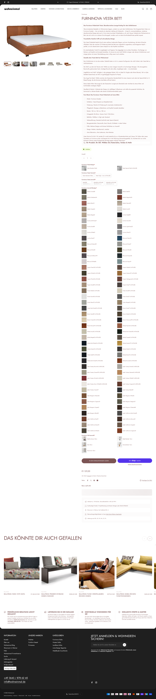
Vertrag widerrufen (10, 668)
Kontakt (6, 640)
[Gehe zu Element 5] (42, 63)
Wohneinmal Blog (9, 645)
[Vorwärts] (98, 2)
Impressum (15, 695)
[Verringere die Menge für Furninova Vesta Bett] (83, 158)
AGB (26, 695)
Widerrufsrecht (8, 665)
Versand (89, 476)
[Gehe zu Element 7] (59, 63)
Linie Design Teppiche (59, 648)
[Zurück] (58, 2)
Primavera (31, 645)
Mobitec (30, 640)
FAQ (5, 651)
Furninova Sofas (57, 640)
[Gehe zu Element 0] (7, 63)
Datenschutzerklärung (8, 695)
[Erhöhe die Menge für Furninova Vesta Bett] (91, 158)
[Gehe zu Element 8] (68, 63)
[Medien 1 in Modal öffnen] (39, 36)
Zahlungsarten (8, 662)
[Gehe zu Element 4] (33, 63)
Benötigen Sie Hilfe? (147, 480)
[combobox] (145, 2)
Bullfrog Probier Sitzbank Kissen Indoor (52, 595)
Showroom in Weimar (10, 648)
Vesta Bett (120, 50)
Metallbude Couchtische (60, 651)
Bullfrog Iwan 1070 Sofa (14, 594)
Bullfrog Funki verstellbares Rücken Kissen (91, 595)
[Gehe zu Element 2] (16, 63)
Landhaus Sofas (57, 645)
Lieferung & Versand (10, 659)
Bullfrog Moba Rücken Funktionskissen (126, 595)
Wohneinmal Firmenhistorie (12, 654)
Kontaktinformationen (36, 695)
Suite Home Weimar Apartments (113, 514)
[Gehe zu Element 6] (50, 63)
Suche (6, 656)
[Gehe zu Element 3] (24, 63)
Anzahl (83, 154)
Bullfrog (6, 591)
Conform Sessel (33, 642)
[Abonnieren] (124, 644)
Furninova (84, 14)
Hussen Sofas (57, 642)
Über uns (6, 642)
